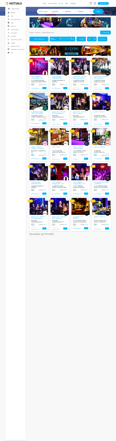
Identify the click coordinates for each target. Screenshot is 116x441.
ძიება (98, 11)
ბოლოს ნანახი (52, 3)
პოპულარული (102, 38)
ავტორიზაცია (103, 3)
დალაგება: (106, 32)
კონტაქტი (73, 3)
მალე (44, 3)
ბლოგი (61, 3)
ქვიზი (66, 3)
